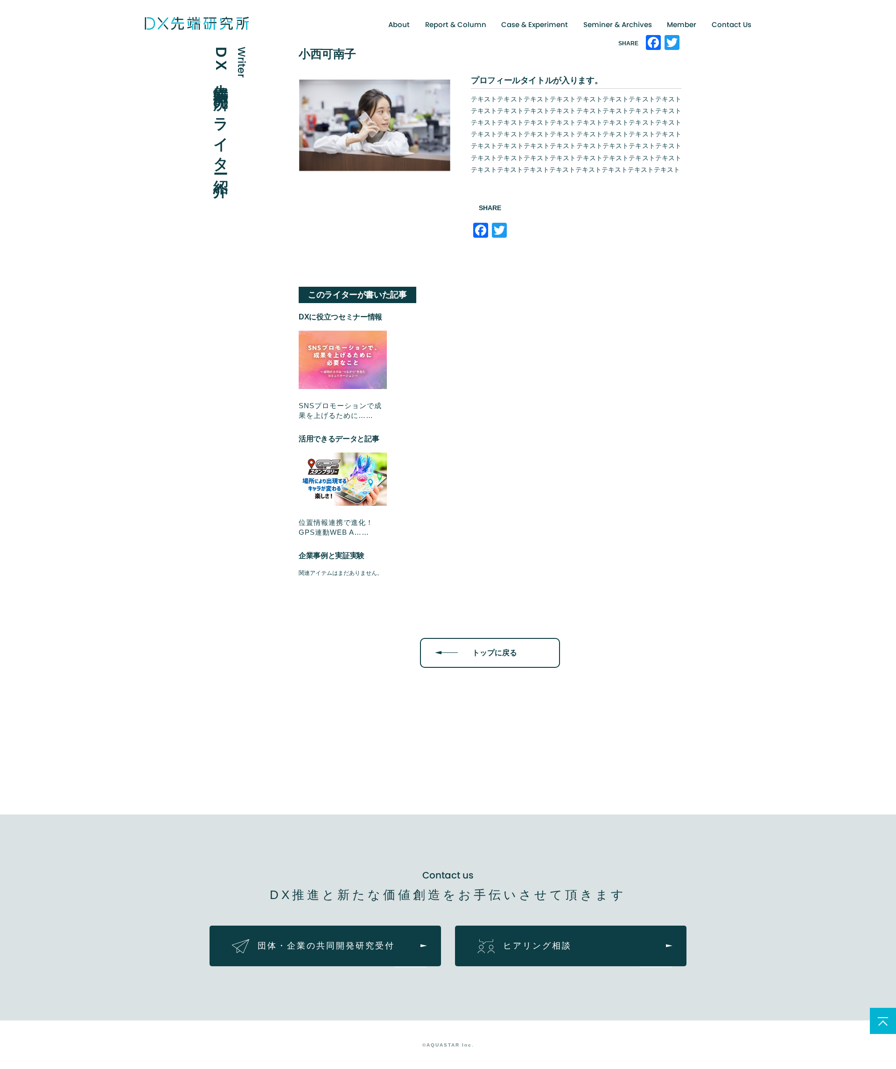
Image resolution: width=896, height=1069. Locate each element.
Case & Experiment (534, 24)
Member (681, 24)
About (399, 24)
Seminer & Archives (617, 24)
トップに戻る (494, 653)
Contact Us (731, 24)
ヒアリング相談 (537, 945)
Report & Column (455, 24)
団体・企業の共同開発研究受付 (326, 945)
